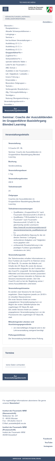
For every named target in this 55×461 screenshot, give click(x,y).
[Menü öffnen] (5, 9)
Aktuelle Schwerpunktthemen (17, 31)
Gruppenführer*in (13, 53)
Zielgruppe (13, 195)
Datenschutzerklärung (31, 458)
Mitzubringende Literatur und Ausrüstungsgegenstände (21, 323)
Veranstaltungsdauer (17, 170)
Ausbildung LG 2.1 (13, 46)
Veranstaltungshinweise (18, 288)
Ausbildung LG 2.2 (13, 49)
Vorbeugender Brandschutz (17, 89)
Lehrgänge (10, 34)
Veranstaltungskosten (18, 178)
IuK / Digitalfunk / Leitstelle (16, 74)
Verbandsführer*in (13, 59)
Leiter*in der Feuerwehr (15, 65)
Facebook (47, 439)
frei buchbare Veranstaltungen (18, 40)
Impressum (17, 458)
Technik (9, 86)
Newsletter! (15, 403)
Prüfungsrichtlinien (16, 335)
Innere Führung (12, 77)
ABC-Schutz (10, 68)
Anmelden (47, 22)
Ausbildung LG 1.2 (13, 43)
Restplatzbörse (12, 28)
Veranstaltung (14, 143)
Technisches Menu (27, 2)
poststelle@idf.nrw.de (17, 423)
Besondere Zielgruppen (15, 83)
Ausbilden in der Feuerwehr (17, 71)
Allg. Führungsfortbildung (16, 92)
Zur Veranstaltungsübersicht (15, 110)
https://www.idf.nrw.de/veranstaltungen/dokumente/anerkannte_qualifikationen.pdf (30, 229)
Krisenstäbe (10, 80)
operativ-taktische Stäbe (15, 62)
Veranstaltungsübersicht (14, 101)
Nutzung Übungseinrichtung (17, 98)
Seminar (9, 37)
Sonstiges (10, 95)
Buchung (12, 162)
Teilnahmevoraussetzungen (20, 209)
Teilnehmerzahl (15, 187)
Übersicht (8, 26)
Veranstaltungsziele (17, 255)
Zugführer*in (11, 56)
